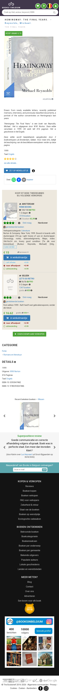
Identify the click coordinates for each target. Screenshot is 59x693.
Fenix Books (25, 207)
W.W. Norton (15, 371)
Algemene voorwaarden (38, 685)
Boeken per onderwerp (29, 545)
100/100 (25, 210)
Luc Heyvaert (26, 454)
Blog (29, 582)
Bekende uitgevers (29, 555)
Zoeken (22, 688)
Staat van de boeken (29, 509)
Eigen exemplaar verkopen (30, 334)
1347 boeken (24, 287)
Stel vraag (27, 223)
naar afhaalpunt (17, 266)
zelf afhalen (17, 262)
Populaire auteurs (29, 560)
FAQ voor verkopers (29, 500)
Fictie (4, 351)
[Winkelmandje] (38, 6)
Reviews (29, 486)
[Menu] (55, 6)
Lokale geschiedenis (29, 564)
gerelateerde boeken (14, 227)
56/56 (24, 282)
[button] (4, 416)
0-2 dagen (24, 284)
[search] (54, 12)
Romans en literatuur (12, 355)
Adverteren (29, 596)
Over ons (29, 591)
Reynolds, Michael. (18, 23)
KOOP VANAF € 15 (13, 33)
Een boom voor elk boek (29, 600)
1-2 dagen (24, 213)
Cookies (13, 688)
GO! (44, 470)
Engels (11, 154)
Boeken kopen (29, 491)
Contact (29, 586)
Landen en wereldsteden (29, 569)
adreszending (17, 269)
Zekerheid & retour (29, 505)
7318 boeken (24, 216)
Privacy (53, 685)
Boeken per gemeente (29, 550)
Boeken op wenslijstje (29, 514)
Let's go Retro (26, 279)
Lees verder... (10, 247)
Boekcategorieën (29, 536)
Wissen (41, 399)
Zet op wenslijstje (18, 170)
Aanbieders (32, 688)
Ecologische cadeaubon (29, 519)
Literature (25, 231)
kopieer (30, 180)
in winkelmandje (18, 257)
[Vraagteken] (44, 6)
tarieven (23, 252)
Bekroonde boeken (29, 531)
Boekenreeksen (29, 541)
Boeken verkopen (29, 495)
